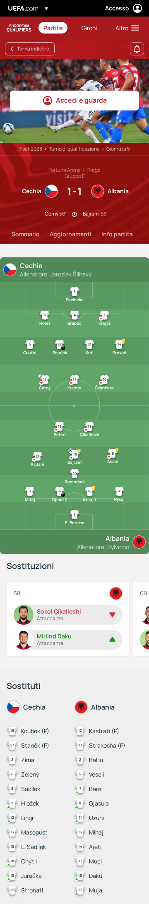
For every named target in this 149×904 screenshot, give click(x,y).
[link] (53, 28)
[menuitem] (55, 28)
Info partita (117, 234)
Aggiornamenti (70, 234)
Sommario (26, 234)
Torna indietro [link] (33, 48)
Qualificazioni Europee (19, 28)
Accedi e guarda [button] (81, 100)
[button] (125, 28)
